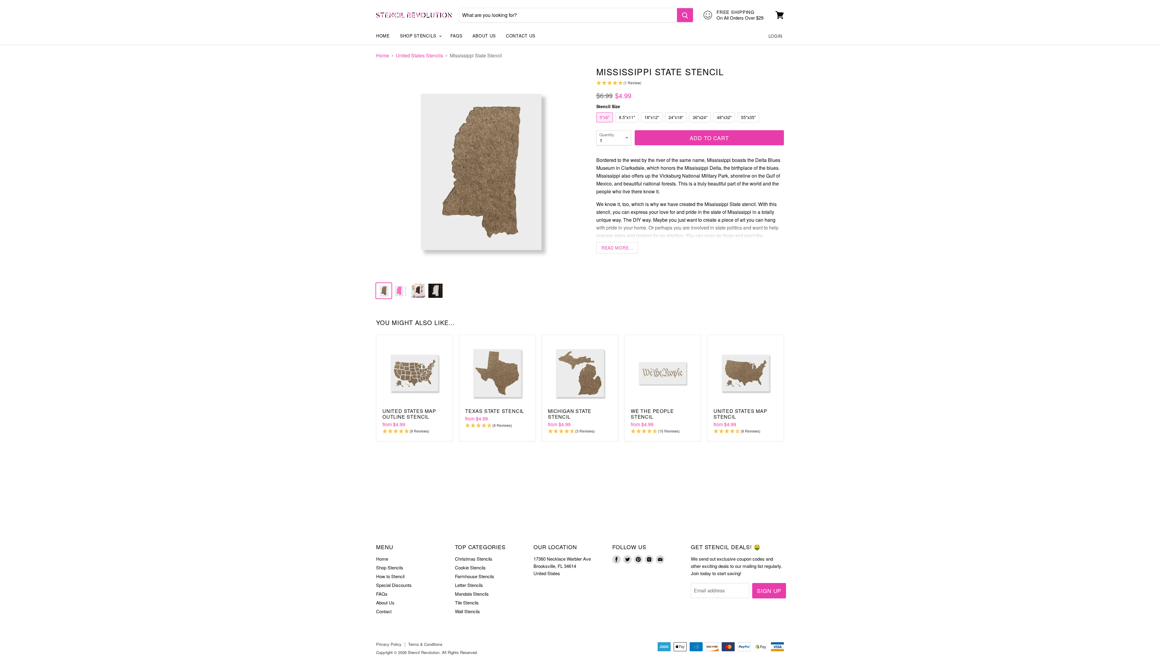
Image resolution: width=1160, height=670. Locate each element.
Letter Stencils (469, 585)
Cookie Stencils (470, 567)
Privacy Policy (388, 644)
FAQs (456, 36)
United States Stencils (419, 55)
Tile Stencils (467, 602)
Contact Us (520, 36)
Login (775, 36)
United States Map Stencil (740, 413)
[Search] (685, 15)
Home (383, 36)
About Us (484, 36)
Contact (384, 611)
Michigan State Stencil (569, 413)
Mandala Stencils (472, 594)
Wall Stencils (467, 611)
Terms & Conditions (425, 644)
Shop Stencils (419, 36)
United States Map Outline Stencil (409, 413)
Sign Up (769, 590)
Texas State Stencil (494, 410)
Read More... (617, 248)
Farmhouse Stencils (474, 576)
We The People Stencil (652, 413)
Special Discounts (394, 585)
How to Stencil (390, 576)
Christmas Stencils (473, 559)
